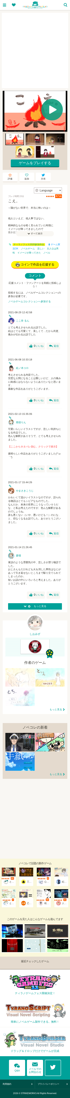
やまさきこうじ (25, 490)
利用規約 (7, 1084)
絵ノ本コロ (22, 368)
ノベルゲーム (28, 248)
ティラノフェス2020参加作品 (28, 244)
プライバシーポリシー (48, 1084)
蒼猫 (18, 555)
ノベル (46, 253)
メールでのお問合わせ (35, 1067)
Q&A (17, 1067)
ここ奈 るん (22, 320)
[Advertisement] (35, 50)
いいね (36, 346)
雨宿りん (21, 422)
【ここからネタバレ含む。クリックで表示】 (33, 446)
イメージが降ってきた (29, 253)
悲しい (40, 248)
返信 (54, 346)
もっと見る (56, 709)
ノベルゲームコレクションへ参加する (29, 301)
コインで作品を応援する (37, 264)
